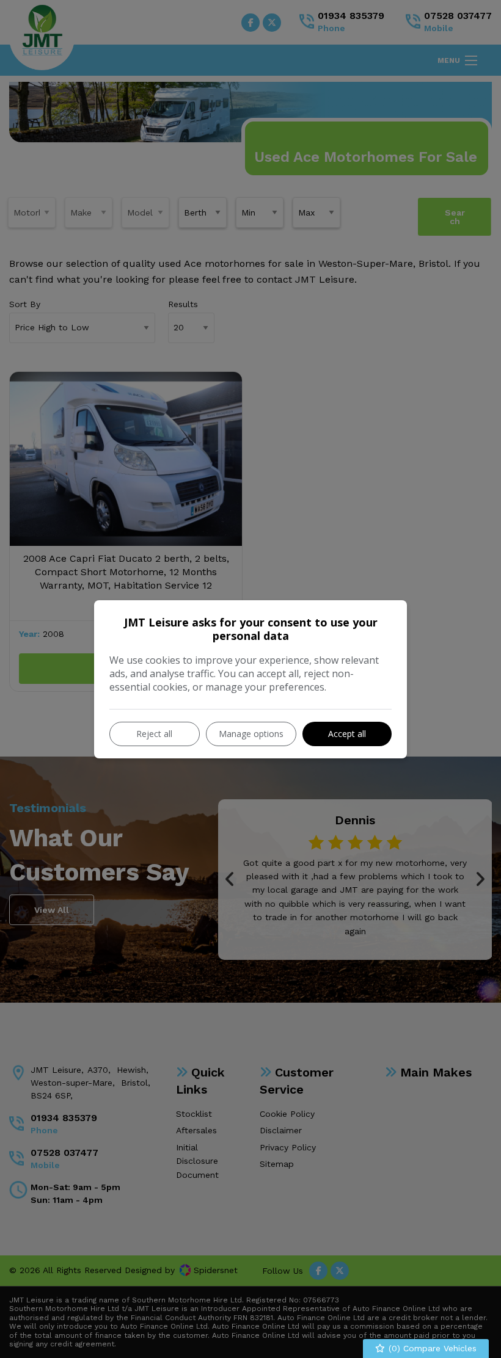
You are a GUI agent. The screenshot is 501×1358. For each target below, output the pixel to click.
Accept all (347, 733)
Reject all (154, 733)
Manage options (251, 733)
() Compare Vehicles (431, 1348)
